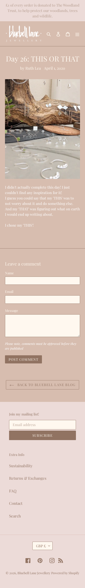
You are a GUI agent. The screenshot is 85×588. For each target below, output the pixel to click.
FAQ (13, 490)
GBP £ (41, 545)
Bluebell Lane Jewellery (33, 573)
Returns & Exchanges (27, 478)
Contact (15, 503)
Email (9, 291)
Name (9, 273)
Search (15, 515)
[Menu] (77, 33)
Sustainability (21, 465)
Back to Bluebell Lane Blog (45, 384)
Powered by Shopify (65, 573)
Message (11, 310)
